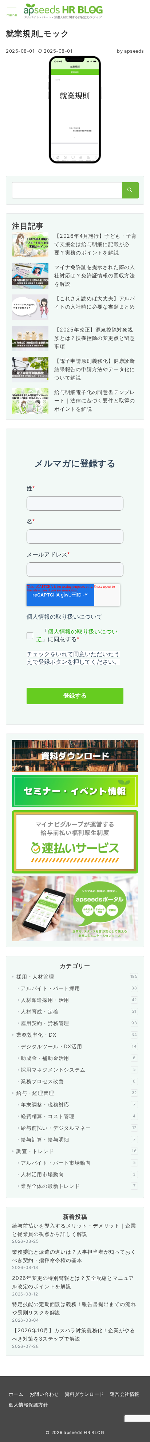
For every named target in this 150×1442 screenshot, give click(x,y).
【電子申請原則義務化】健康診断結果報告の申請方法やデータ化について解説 (94, 369)
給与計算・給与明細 (78, 1139)
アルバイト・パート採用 (79, 988)
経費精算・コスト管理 (78, 1116)
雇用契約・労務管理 (79, 1023)
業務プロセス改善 (78, 1081)
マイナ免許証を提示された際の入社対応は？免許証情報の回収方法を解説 (94, 275)
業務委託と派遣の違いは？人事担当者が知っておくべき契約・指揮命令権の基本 (74, 1256)
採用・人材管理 (77, 976)
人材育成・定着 (79, 1011)
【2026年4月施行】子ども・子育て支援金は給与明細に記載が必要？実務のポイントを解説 (95, 244)
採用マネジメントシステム (78, 1070)
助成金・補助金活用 (78, 1058)
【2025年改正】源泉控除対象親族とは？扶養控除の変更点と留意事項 (94, 337)
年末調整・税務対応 (78, 1104)
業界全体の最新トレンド (78, 1186)
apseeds (130, 51)
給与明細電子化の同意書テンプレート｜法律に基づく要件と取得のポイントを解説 (94, 400)
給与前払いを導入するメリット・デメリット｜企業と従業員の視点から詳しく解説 (74, 1229)
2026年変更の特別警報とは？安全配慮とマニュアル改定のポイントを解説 (73, 1282)
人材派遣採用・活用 (79, 1000)
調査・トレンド (76, 1151)
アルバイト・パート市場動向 (78, 1163)
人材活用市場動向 (78, 1174)
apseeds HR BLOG (84, 1432)
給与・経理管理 (76, 1093)
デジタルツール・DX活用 (79, 1046)
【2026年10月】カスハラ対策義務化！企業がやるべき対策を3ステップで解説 (73, 1334)
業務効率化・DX (76, 1035)
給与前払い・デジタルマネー (79, 1128)
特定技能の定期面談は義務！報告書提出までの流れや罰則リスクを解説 (74, 1308)
